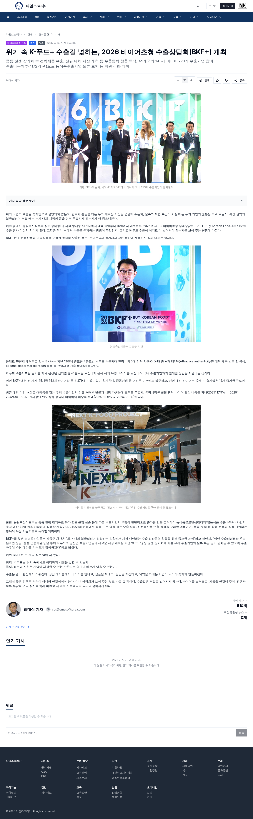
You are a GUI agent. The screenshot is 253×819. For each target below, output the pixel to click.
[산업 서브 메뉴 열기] (198, 17)
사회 (185, 760)
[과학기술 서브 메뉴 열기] (147, 17)
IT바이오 (11, 796)
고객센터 (81, 772)
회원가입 (228, 5)
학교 (79, 796)
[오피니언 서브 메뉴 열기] (220, 17)
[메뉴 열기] (9, 6)
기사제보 (81, 767)
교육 (79, 787)
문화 (220, 760)
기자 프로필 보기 (16, 626)
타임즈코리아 (13, 34)
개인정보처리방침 (122, 772)
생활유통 (117, 796)
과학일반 (11, 792)
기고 (149, 796)
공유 (242, 80)
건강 (43, 787)
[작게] (178, 80)
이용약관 (117, 767)
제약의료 (46, 792)
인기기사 (70, 16)
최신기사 (52, 16)
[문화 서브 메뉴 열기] (125, 17)
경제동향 (44, 34)
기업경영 (152, 770)
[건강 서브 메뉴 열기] (164, 17)
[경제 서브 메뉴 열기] (91, 17)
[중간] (185, 80)
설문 (37, 16)
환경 (185, 774)
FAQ (43, 776)
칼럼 (149, 792)
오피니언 (152, 787)
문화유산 (223, 770)
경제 (30, 34)
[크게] (191, 80)
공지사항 (46, 767)
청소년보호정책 (121, 777)
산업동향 (117, 792)
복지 (185, 770)
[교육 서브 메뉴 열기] (181, 17)
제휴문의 (81, 777)
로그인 (213, 5)
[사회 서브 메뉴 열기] (108, 17)
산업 (114, 787)
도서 (220, 774)
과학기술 (11, 787)
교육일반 (81, 792)
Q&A (44, 771)
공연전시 (223, 765)
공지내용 (22, 16)
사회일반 (187, 765)
